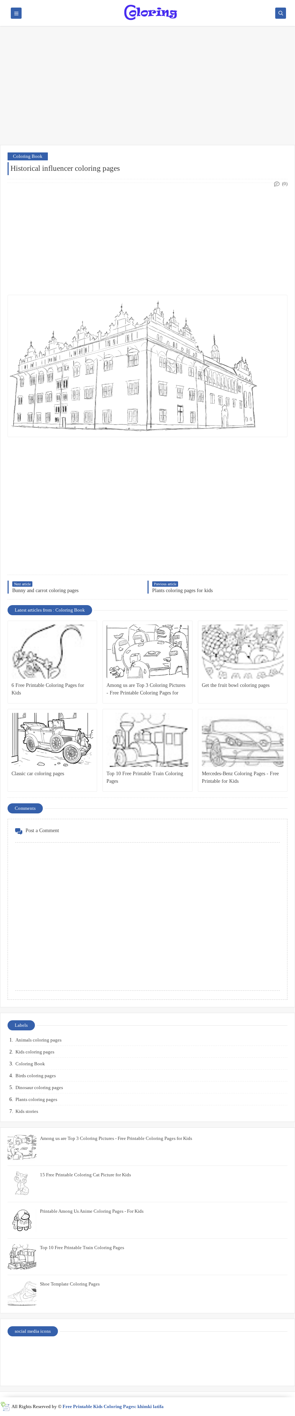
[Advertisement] (147, 89)
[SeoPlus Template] (5, 1406)
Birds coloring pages (35, 1075)
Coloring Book (27, 156)
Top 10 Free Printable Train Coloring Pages (144, 777)
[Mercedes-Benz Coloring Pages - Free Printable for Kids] (242, 740)
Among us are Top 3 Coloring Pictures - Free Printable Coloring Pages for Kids (145, 690)
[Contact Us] (183, 1351)
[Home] (253, 1351)
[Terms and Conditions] (253, 1369)
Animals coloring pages (38, 1040)
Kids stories (26, 1111)
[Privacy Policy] (43, 1351)
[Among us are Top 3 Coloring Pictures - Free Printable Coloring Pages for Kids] (147, 652)
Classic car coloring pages (38, 773)
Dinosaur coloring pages (39, 1087)
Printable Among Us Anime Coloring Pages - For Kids (92, 1211)
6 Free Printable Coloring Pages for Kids (48, 689)
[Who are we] (113, 1351)
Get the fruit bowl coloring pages (235, 685)
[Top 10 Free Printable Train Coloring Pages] (147, 740)
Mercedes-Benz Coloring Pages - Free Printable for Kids (240, 777)
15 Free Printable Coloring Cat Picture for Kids (85, 1174)
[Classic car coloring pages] (52, 740)
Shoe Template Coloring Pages (70, 1284)
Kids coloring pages (34, 1052)
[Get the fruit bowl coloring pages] (242, 652)
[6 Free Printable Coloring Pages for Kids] (52, 652)
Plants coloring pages (36, 1099)
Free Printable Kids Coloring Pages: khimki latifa (113, 1406)
